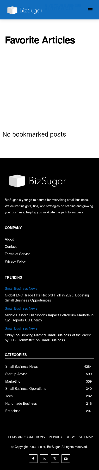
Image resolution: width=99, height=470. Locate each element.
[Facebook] (33, 458)
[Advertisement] (49, 86)
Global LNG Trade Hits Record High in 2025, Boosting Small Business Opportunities (47, 297)
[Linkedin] (44, 458)
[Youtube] (66, 458)
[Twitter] (55, 458)
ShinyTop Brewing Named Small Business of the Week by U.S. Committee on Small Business (48, 337)
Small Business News (21, 288)
